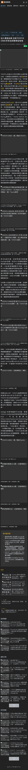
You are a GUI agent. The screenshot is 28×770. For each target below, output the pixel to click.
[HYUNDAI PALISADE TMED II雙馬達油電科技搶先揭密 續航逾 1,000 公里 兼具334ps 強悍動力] (5, 745)
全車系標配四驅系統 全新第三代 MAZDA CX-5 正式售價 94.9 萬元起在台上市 (18, 715)
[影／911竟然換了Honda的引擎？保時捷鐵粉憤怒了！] (5, 670)
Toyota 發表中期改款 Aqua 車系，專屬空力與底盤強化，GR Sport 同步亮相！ (19, 576)
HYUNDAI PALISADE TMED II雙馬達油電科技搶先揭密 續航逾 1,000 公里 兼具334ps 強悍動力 (18, 744)
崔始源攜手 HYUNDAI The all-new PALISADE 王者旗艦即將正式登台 (14, 559)
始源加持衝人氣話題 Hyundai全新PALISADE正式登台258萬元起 (14, 537)
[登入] (24, 2)
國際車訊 (15, 6)
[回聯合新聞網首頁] (2, 2)
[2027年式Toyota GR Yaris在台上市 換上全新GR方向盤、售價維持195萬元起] (6, 584)
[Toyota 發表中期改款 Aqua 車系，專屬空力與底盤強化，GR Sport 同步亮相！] (6, 577)
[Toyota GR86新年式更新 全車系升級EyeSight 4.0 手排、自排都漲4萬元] (5, 723)
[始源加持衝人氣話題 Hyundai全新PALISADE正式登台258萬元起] (5, 730)
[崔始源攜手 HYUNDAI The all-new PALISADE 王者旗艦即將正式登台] (5, 738)
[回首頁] (7, 2)
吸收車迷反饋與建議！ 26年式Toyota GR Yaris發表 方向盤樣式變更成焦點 (18, 591)
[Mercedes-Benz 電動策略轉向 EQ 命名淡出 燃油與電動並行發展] (5, 684)
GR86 (6, 32)
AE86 (17, 35)
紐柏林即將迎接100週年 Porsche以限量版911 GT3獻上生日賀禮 (18, 640)
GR (2, 32)
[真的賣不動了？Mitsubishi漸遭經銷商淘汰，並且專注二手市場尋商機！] (5, 662)
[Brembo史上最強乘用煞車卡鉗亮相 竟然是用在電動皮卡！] (5, 632)
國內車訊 (3, 6)
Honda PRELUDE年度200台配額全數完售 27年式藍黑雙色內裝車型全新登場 (18, 647)
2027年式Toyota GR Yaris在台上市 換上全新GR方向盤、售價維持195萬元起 (18, 583)
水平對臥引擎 (13, 32)
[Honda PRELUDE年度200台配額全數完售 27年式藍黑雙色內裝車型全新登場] (5, 648)
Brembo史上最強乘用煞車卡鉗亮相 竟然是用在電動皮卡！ (18, 631)
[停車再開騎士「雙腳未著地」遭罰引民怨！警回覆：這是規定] (5, 699)
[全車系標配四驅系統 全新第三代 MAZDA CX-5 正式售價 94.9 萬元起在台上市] (5, 716)
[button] (26, 2)
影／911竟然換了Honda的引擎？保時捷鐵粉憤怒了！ (18, 669)
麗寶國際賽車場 (6, 35)
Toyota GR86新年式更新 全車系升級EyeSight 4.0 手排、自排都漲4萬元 (15, 542)
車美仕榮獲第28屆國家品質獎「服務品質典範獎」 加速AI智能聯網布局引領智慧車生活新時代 (15, 548)
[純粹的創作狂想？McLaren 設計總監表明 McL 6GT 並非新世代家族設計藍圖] (5, 624)
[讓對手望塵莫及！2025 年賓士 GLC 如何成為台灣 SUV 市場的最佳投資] (5, 677)
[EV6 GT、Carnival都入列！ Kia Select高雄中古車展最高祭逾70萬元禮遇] (5, 752)
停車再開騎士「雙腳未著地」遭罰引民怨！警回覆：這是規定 (18, 698)
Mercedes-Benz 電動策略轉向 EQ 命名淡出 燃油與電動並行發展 (18, 684)
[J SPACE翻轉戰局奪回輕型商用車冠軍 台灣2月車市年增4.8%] (5, 692)
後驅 (22, 35)
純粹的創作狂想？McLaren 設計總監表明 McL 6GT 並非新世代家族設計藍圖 (18, 624)
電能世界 (22, 6)
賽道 (20, 32)
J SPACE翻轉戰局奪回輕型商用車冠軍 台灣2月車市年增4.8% (18, 691)
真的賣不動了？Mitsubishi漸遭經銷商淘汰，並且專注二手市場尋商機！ (18, 662)
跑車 (13, 35)
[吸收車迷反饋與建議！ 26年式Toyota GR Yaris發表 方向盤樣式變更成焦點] (6, 591)
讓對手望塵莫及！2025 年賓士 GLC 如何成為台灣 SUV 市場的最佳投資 (18, 676)
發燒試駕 (9, 6)
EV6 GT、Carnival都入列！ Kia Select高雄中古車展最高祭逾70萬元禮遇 (14, 553)
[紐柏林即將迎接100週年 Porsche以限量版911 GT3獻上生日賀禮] (5, 640)
